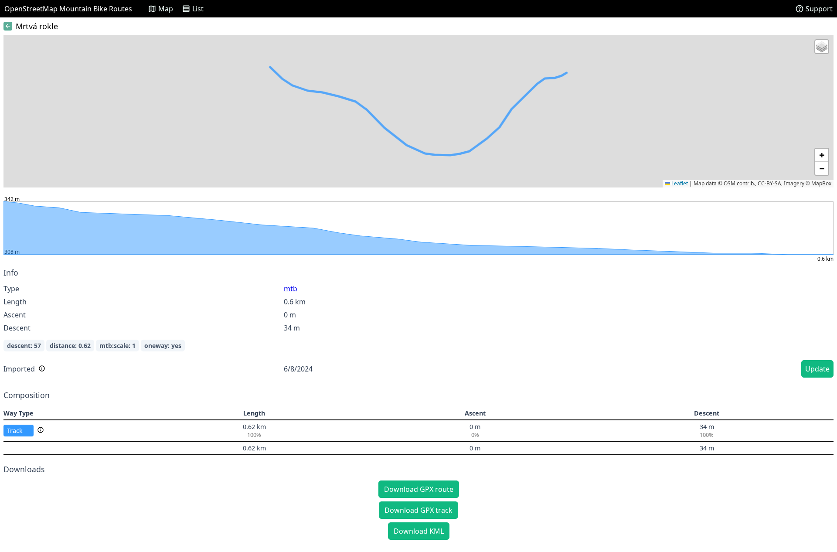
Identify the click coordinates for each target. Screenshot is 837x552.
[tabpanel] (418, 324)
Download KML (419, 531)
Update (817, 369)
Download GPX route (418, 489)
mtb (290, 288)
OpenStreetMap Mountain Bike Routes (68, 9)
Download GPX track (418, 510)
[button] (821, 46)
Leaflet (679, 183)
